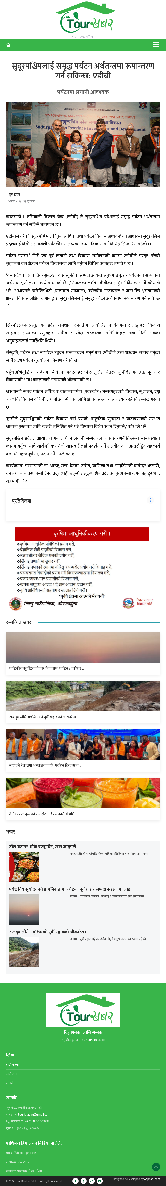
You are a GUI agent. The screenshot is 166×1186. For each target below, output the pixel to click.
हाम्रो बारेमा (12, 1065)
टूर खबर (14, 195)
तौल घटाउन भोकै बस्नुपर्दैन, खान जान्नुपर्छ (42, 847)
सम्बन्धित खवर (18, 622)
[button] (156, 45)
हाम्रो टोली (11, 1074)
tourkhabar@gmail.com (34, 1114)
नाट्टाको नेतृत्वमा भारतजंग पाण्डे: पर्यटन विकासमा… (45, 765)
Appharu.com (152, 1179)
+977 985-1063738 (92, 1040)
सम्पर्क (10, 1083)
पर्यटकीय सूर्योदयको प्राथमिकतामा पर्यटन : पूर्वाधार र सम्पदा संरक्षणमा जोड (69, 889)
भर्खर (10, 832)
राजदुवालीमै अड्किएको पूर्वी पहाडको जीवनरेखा (43, 717)
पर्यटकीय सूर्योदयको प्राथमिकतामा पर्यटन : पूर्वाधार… (46, 668)
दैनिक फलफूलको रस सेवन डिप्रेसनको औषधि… (43, 814)
